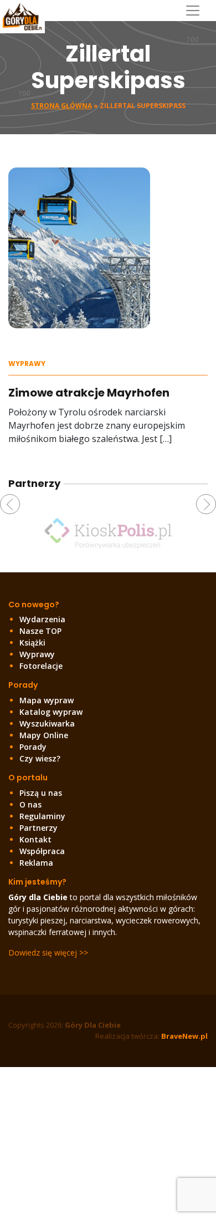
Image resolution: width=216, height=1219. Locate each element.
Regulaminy (42, 816)
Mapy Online (43, 735)
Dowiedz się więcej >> (48, 952)
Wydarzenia (42, 619)
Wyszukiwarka (47, 723)
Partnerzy (38, 827)
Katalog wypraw (51, 712)
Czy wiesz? (39, 758)
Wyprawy (26, 363)
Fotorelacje (41, 666)
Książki (32, 642)
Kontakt (35, 839)
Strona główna (61, 105)
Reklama (36, 862)
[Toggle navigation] (197, 10)
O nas (30, 804)
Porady (33, 746)
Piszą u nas (40, 793)
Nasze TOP (40, 631)
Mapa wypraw (46, 700)
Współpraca (42, 851)
